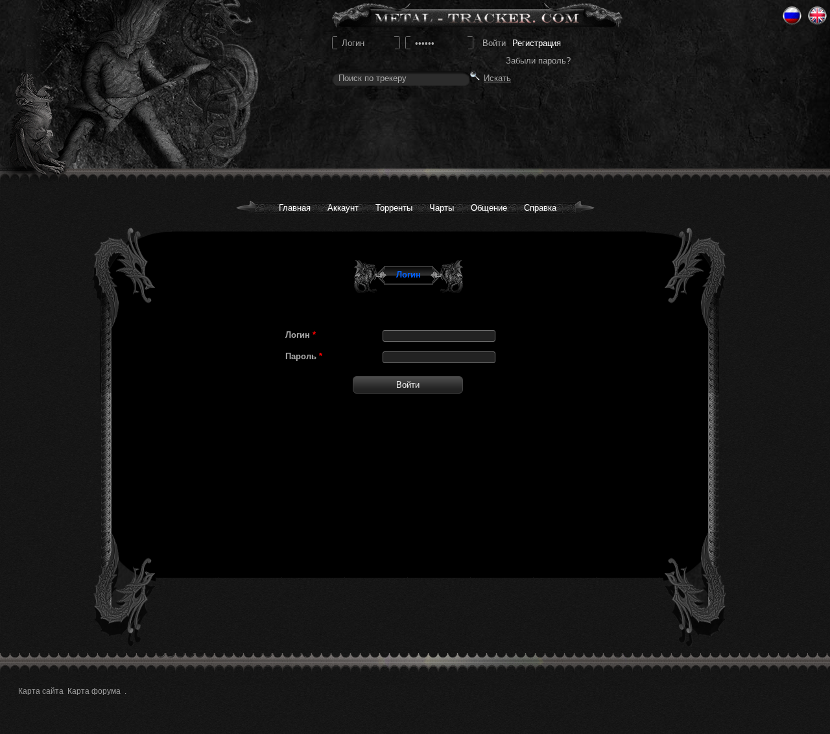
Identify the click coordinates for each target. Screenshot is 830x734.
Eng (817, 15)
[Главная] (117, 84)
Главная (295, 208)
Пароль (303, 356)
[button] (408, 385)
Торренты (393, 208)
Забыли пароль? (538, 60)
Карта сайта (41, 691)
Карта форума (94, 691)
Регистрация (536, 43)
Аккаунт (343, 208)
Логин (300, 335)
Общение (489, 208)
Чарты (441, 208)
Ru (792, 15)
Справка (540, 208)
